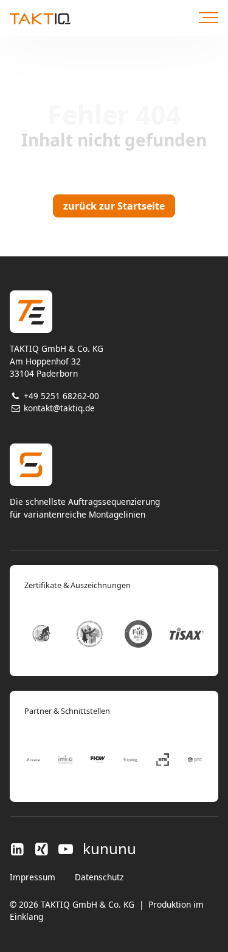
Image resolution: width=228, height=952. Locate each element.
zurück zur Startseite (114, 206)
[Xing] (41, 849)
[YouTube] (66, 849)
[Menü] (208, 18)
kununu (109, 848)
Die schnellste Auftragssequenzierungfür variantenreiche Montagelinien (85, 507)
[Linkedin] (19, 849)
